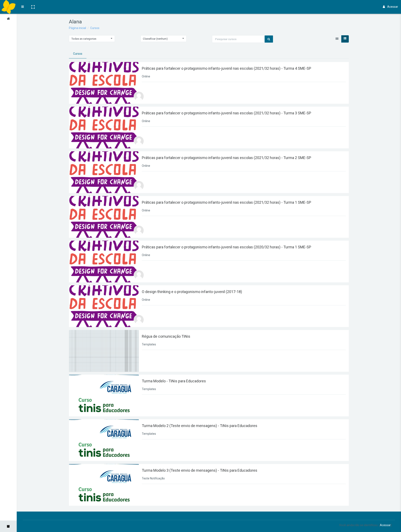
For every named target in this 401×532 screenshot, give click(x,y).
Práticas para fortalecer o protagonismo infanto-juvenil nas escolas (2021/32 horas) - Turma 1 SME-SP (226, 202)
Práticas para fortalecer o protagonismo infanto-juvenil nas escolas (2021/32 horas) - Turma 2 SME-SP (226, 157)
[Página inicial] (8, 19)
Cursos (94, 28)
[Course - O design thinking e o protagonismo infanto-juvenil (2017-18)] (104, 306)
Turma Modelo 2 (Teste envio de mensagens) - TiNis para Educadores (199, 425)
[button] (32, 7)
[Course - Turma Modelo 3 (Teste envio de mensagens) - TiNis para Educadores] (104, 485)
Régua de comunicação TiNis (166, 336)
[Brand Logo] (8, 7)
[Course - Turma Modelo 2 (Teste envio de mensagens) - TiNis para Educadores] (104, 440)
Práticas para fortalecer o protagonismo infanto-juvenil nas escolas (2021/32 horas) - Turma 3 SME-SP (226, 113)
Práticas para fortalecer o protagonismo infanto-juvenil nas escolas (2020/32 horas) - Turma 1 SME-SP (226, 247)
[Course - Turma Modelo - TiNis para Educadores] (104, 395)
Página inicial (77, 28)
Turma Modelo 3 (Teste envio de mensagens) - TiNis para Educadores (199, 470)
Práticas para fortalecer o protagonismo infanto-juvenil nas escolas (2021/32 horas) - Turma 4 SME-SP (226, 68)
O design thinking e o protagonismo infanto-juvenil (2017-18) (192, 291)
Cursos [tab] (77, 53)
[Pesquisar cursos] (268, 39)
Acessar (392, 6)
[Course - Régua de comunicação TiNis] (104, 351)
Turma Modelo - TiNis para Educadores (174, 381)
